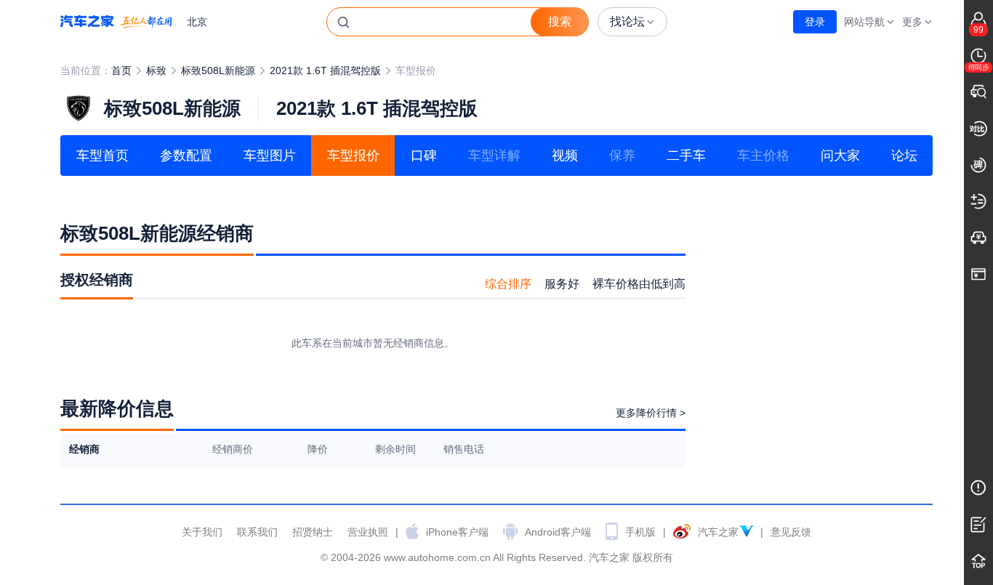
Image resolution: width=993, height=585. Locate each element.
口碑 (424, 155)
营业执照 (367, 532)
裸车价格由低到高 (639, 284)
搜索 (559, 21)
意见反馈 (791, 532)
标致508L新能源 (218, 70)
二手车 (686, 155)
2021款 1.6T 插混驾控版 (325, 70)
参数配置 (186, 155)
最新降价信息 (117, 408)
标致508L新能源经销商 (157, 233)
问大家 (840, 155)
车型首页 (102, 155)
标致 (156, 70)
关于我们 (202, 532)
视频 (565, 155)
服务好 (561, 284)
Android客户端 (558, 532)
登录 (815, 22)
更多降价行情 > (651, 413)
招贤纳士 (312, 532)
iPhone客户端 (457, 532)
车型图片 (270, 155)
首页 (121, 70)
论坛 (904, 155)
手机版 (640, 532)
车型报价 (353, 155)
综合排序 (508, 284)
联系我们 (257, 532)
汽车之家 (116, 21)
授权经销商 (96, 280)
